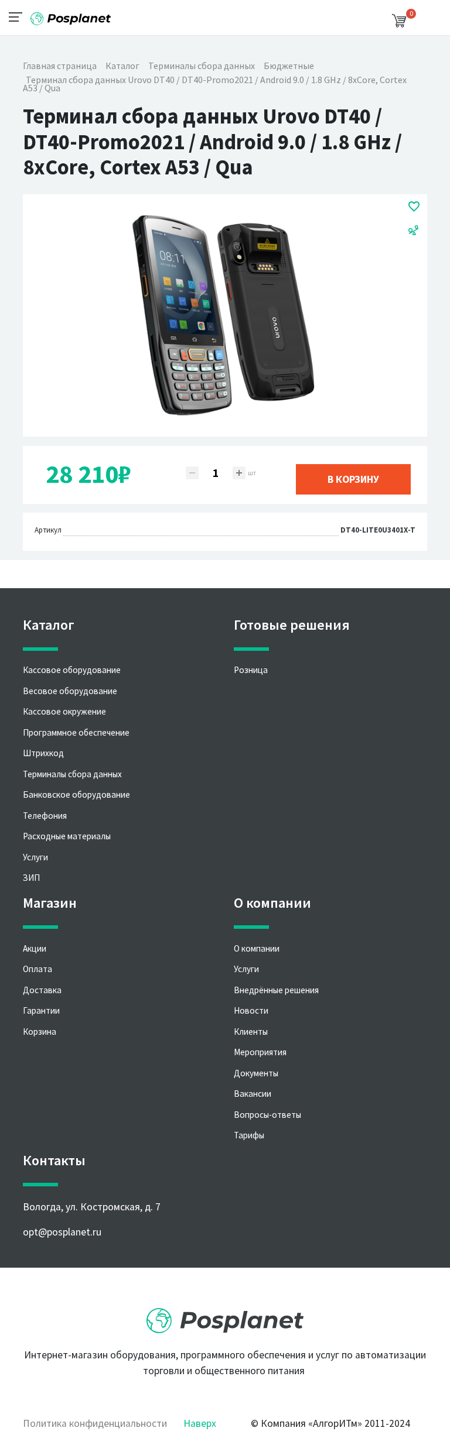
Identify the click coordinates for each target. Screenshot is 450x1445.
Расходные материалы (67, 836)
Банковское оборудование (76, 794)
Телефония (45, 815)
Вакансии (252, 1093)
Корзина (39, 1031)
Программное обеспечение (76, 732)
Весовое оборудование (70, 690)
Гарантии (41, 1010)
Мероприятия (260, 1052)
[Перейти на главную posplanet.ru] (225, 1317)
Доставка (42, 990)
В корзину (353, 479)
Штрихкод (43, 752)
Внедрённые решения (276, 990)
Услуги (35, 857)
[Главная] (70, 14)
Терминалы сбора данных (72, 774)
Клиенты (251, 1031)
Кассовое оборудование (72, 669)
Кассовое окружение (64, 711)
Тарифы (249, 1135)
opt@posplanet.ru (62, 1232)
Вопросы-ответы (267, 1114)
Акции (34, 948)
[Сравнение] (414, 229)
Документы (256, 1073)
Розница (251, 669)
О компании (256, 948)
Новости (251, 1010)
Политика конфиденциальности (95, 1423)
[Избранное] (414, 206)
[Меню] (19, 16)
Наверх (199, 1423)
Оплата (37, 968)
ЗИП (31, 877)
